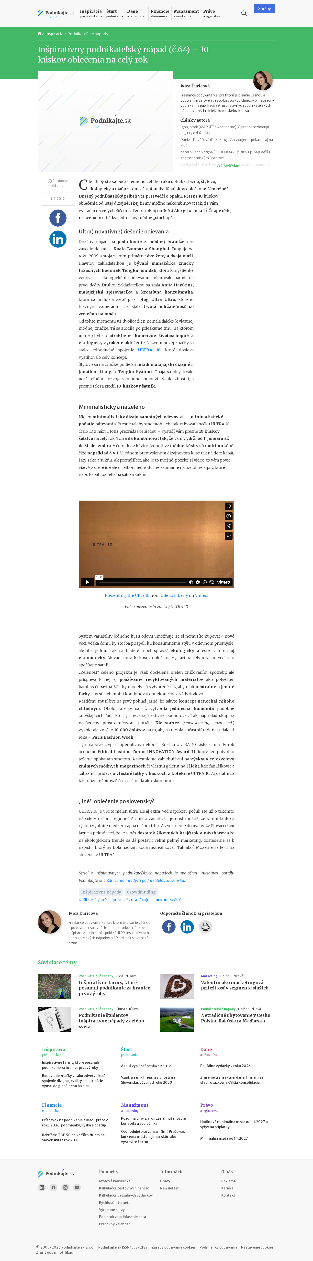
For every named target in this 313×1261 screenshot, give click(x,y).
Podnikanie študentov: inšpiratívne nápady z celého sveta (111, 1021)
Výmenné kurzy (112, 1210)
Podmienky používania (218, 1247)
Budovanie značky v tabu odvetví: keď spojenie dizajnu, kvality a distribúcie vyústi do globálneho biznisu (73, 1080)
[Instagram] (65, 1187)
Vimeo (201, 595)
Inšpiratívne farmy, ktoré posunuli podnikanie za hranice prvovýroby (114, 988)
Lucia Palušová (126, 976)
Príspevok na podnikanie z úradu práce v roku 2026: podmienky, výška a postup (75, 1122)
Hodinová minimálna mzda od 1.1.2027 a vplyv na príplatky (234, 1124)
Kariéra (227, 1188)
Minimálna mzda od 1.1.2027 (224, 1138)
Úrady (165, 1181)
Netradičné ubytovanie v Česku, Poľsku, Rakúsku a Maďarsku (236, 1018)
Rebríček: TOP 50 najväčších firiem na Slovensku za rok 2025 (73, 1137)
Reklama (228, 1181)
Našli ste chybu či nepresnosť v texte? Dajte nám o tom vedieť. (130, 900)
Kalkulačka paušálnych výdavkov (126, 1195)
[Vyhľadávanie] (244, 13)
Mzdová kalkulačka (114, 1181)
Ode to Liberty (174, 595)
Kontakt (228, 1195)
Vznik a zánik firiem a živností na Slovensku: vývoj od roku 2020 (148, 1080)
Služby (264, 8)
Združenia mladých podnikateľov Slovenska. (146, 880)
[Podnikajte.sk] (56, 14)
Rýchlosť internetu (115, 1202)
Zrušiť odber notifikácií (55, 1252)
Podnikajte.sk (109, 1247)
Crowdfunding (141, 892)
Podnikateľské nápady (87, 33)
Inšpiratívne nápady (101, 892)
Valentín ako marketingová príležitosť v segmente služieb (234, 985)
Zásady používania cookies (174, 1247)
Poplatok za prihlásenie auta (122, 1217)
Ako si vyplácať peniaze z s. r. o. (146, 1066)
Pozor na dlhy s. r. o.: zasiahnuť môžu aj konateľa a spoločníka (153, 1121)
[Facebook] (53, 1187)
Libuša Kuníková (231, 976)
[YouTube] (77, 1187)
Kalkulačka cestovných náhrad (124, 1188)
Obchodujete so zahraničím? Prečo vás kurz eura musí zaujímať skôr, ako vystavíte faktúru (153, 1136)
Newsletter (169, 1188)
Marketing (209, 976)
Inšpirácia (54, 33)
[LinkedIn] (42, 1187)
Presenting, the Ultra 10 (127, 595)
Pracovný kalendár (114, 1224)
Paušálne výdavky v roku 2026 (225, 1066)
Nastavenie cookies (257, 1247)
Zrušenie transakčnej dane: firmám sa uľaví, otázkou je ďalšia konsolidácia (231, 1080)
